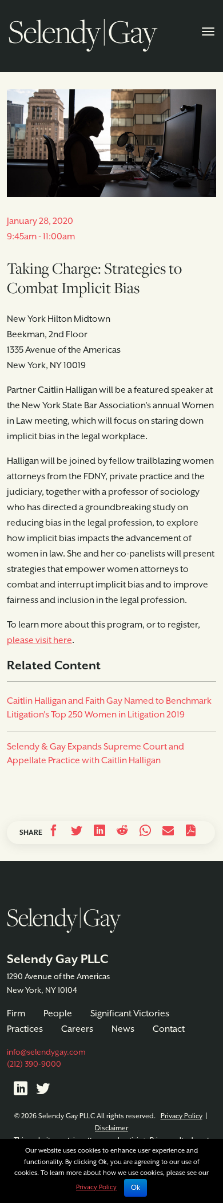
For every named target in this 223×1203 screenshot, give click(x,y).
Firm (16, 1014)
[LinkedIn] (20, 1090)
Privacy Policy (181, 1116)
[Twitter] (43, 1090)
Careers (77, 1029)
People (57, 1014)
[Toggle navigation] (208, 30)
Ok (135, 1188)
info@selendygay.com (46, 1052)
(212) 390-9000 (34, 1064)
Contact (169, 1029)
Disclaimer (111, 1128)
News (123, 1029)
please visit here (39, 641)
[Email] (168, 832)
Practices (25, 1029)
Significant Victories (129, 1014)
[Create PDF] (191, 832)
